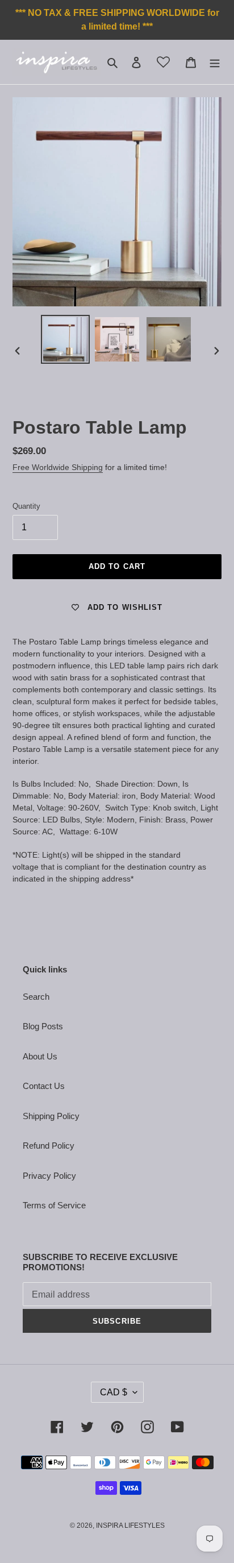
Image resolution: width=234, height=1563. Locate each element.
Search (36, 996)
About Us (40, 1056)
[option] (65, 339)
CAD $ (113, 1392)
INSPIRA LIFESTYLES (130, 1525)
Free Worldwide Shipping (57, 467)
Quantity (26, 506)
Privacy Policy (49, 1175)
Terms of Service (54, 1205)
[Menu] (215, 62)
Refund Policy (48, 1145)
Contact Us (44, 1086)
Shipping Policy (51, 1116)
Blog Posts (43, 1026)
